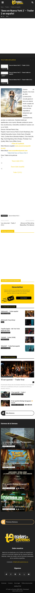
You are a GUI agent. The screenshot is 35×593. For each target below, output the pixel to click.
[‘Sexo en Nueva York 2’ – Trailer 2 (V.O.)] (4, 67)
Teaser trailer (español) (17, 166)
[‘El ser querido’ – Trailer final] (17, 369)
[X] (24, 574)
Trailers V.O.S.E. (4, 339)
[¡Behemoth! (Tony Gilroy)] (29, 322)
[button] (32, 2)
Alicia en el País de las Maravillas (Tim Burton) (27, 224)
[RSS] (20, 574)
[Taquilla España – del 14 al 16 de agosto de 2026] (29, 331)
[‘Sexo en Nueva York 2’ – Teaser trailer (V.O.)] (4, 81)
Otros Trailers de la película (8, 60)
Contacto (10, 583)
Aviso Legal (17, 583)
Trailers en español (3, 75)
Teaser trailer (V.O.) (17, 161)
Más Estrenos (10, 413)
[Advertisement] (17, 36)
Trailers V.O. (4, 68)
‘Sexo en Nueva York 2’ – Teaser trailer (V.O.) (20, 79)
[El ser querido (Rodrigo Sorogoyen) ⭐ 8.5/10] (5, 403)
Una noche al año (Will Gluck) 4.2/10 (16, 507)
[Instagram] (15, 574)
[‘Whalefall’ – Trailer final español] (29, 348)
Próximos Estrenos (12, 522)
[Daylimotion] (6, 573)
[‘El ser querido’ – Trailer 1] (5, 394)
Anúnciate (3, 583)
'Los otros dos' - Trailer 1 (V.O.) (8, 224)
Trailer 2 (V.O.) (17, 172)
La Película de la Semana (9, 357)
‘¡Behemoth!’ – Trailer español (9, 311)
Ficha (2, 322)
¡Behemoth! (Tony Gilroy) (8, 320)
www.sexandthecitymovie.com (17, 150)
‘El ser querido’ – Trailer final (12, 380)
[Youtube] (29, 574)
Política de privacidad (27, 583)
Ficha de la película (18, 143)
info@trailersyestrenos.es (20, 562)
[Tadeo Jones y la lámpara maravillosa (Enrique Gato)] (17, 459)
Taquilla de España (5, 332)
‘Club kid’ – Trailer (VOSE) (8, 337)
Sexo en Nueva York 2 (14, 215)
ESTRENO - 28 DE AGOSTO (17, 404)
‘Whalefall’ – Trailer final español (10, 346)
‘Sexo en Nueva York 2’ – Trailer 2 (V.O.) (19, 65)
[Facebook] (11, 574)
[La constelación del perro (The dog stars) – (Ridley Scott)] (17, 438)
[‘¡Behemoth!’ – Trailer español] (29, 313)
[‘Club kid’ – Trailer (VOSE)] (29, 340)
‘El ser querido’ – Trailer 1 (18, 392)
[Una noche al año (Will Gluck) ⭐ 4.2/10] (17, 501)
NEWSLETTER (17, 586)
